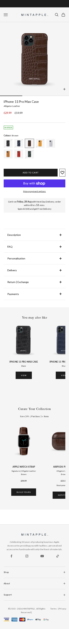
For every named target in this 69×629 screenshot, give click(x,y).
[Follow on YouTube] (42, 556)
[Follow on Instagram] (27, 556)
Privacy (62, 608)
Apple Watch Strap (24, 466)
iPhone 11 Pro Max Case (23, 361)
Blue (64, 366)
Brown (23, 474)
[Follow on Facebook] (11, 556)
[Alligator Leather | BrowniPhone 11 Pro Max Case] (8, 143)
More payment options (34, 191)
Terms (53, 608)
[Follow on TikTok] (57, 556)
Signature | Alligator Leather (24, 471)
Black (23, 366)
